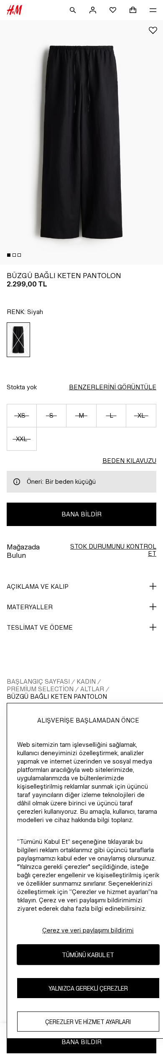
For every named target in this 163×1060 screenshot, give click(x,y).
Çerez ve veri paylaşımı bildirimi (88, 930)
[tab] (9, 255)
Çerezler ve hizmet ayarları (88, 1021)
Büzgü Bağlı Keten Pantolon (57, 696)
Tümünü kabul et (88, 954)
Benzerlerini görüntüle (112, 387)
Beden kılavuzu (129, 460)
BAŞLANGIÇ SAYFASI (38, 681)
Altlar (92, 688)
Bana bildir (81, 514)
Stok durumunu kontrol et (113, 550)
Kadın (86, 681)
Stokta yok (22, 387)
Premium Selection (40, 688)
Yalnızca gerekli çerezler (88, 988)
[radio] (18, 340)
